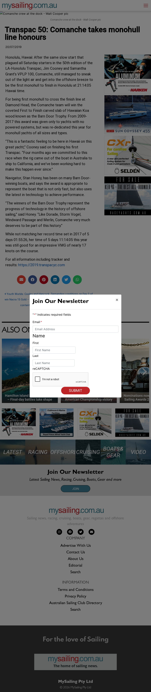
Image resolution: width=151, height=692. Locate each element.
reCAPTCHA (41, 368)
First (36, 343)
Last (35, 356)
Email (37, 322)
